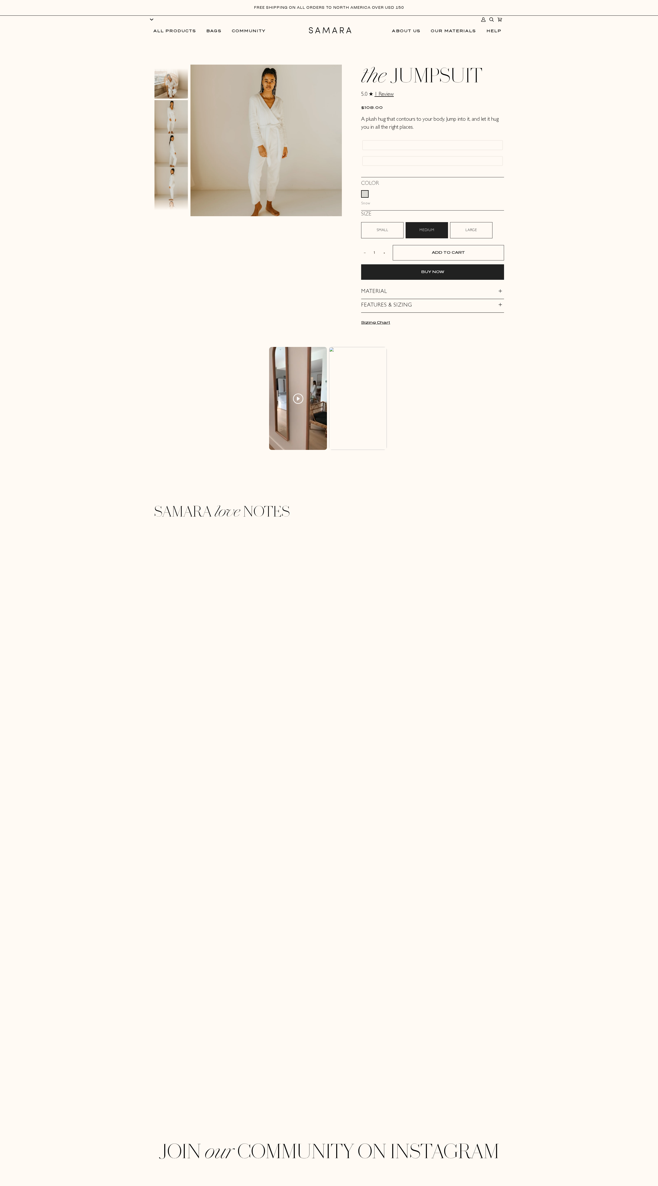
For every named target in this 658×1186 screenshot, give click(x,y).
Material (374, 292)
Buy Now (432, 272)
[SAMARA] (330, 31)
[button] (174, 31)
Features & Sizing (386, 305)
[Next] (171, 206)
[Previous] (171, 72)
